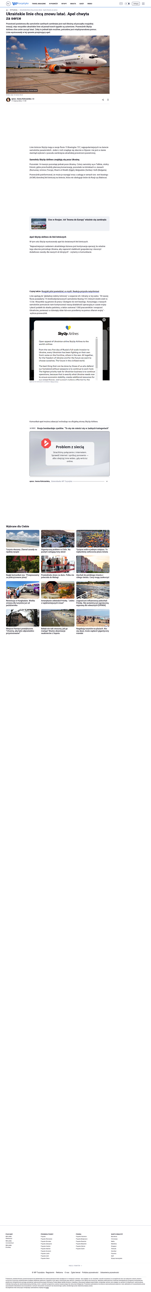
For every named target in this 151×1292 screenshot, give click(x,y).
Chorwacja (114, 1239)
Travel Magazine (39, 4)
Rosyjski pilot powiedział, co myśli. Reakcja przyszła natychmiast (70, 291)
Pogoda (43, 1236)
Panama (113, 1253)
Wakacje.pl (9, 1238)
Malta (113, 1241)
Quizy (81, 4)
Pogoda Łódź (45, 1256)
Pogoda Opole (80, 1248)
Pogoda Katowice (81, 1236)
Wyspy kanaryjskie (116, 1258)
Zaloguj (135, 4)
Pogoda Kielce (45, 1258)
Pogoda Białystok (81, 1244)
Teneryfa (113, 1248)
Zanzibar (113, 1251)
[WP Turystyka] (22, 3)
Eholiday (8, 1247)
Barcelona (114, 1236)
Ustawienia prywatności (109, 1272)
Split (112, 1256)
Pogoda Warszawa (46, 1239)
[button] (127, 3)
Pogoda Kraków (45, 1246)
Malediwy (114, 1244)
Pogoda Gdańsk (45, 1248)
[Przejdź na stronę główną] (8, 5)
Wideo (89, 4)
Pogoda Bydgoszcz (81, 1239)
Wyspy (64, 4)
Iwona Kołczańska (24, 99)
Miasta (73, 4)
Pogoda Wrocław (46, 1241)
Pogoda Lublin (45, 1253)
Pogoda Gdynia (80, 1246)
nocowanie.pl (10, 1243)
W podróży (53, 4)
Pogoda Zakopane (46, 1244)
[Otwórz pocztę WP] (121, 3)
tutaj (47, 1287)
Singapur (114, 1246)
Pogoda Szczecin (46, 1251)
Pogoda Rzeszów (81, 1241)
